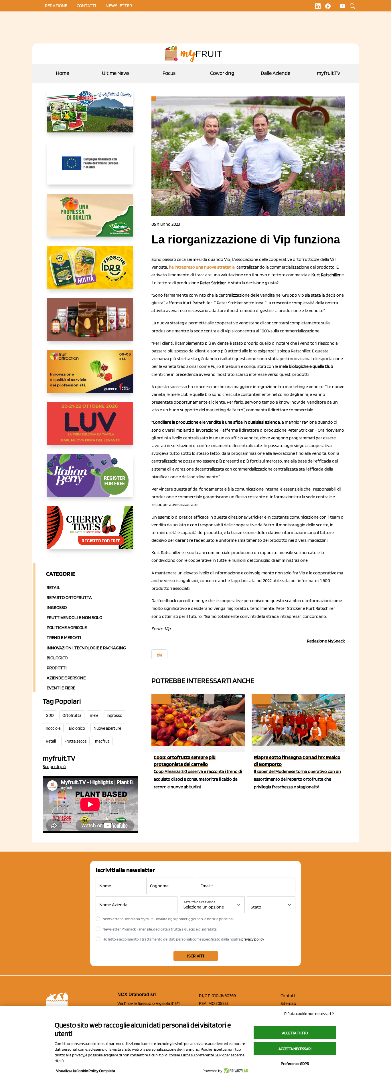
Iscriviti (195, 956)
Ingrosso (57, 607)
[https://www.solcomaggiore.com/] (90, 168)
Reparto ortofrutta (69, 597)
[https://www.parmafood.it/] (90, 272)
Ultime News (115, 73)
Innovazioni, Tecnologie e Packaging (86, 647)
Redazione (56, 5)
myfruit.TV (328, 73)
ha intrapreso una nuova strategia (202, 267)
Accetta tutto (295, 1033)
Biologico (57, 657)
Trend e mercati (64, 637)
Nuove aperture (107, 728)
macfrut (102, 741)
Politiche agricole (67, 627)
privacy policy (252, 939)
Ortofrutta (71, 715)
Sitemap (288, 1003)
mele (94, 715)
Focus (169, 73)
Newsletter (119, 5)
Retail (53, 587)
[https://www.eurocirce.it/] (90, 116)
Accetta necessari (295, 1048)
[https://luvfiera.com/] (90, 428)
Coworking (222, 73)
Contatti (288, 995)
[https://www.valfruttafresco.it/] (90, 220)
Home (62, 73)
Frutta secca (75, 741)
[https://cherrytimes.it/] (90, 532)
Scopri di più (54, 766)
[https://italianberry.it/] (90, 480)
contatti (86, 5)
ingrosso (114, 715)
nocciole (53, 728)
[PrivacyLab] (235, 1071)
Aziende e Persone (66, 678)
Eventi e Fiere (61, 688)
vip (159, 654)
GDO (50, 715)
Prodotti (57, 668)
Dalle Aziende (275, 73)
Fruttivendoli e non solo (74, 617)
